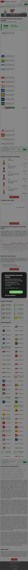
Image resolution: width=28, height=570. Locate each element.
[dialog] (14, 285)
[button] (14, 288)
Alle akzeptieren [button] (16, 292)
